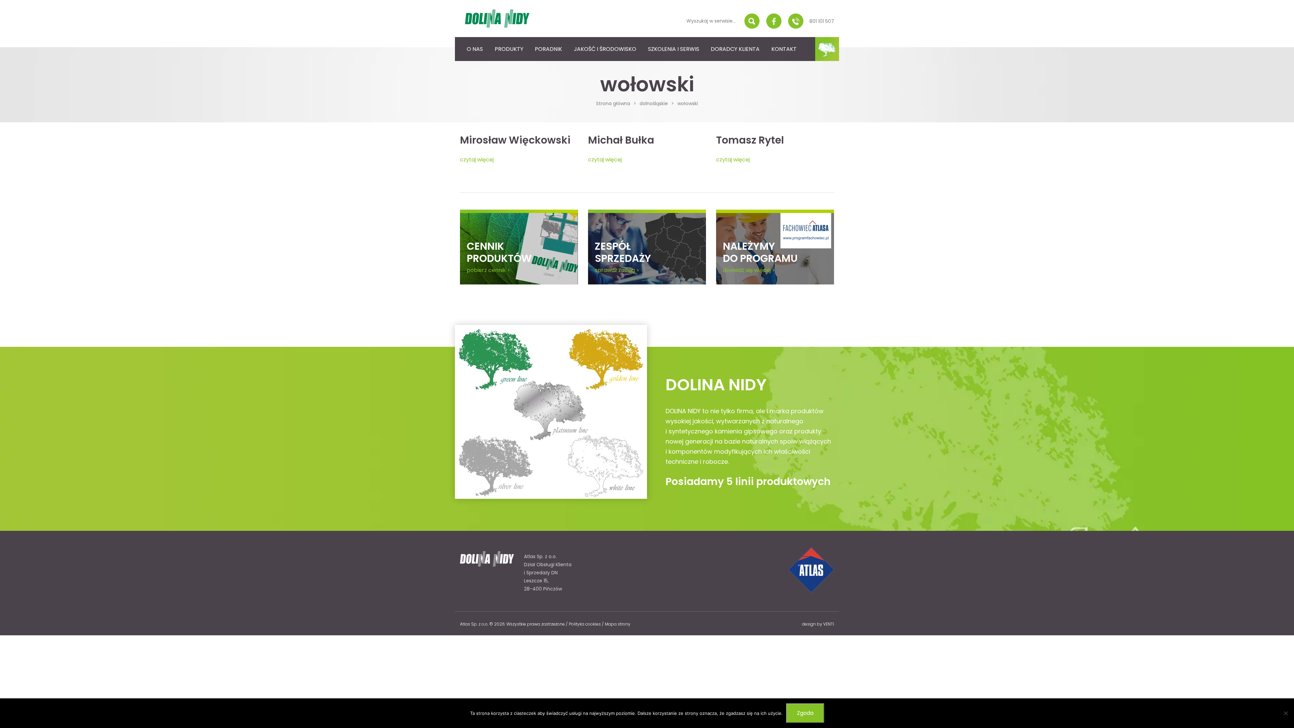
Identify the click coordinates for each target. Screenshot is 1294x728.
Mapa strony (617, 624)
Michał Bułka (621, 140)
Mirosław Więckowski (515, 140)
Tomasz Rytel (750, 140)
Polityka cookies (585, 624)
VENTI (828, 624)
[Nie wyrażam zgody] (1285, 713)
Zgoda (805, 713)
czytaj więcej (477, 159)
